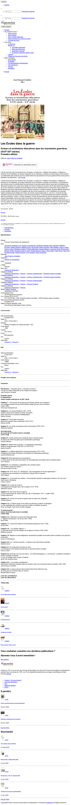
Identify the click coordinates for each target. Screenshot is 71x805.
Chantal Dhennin (15, 247)
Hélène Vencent (20, 252)
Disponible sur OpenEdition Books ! (25, 165)
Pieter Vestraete (41, 252)
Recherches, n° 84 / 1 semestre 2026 (10, 775)
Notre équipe (12, 35)
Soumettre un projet (18, 51)
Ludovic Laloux (64, 247)
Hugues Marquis (44, 249)
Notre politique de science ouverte (19, 39)
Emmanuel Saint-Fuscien (22, 251)
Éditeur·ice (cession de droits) (18, 56)
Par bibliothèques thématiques (18, 63)
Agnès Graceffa (44, 247)
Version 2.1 (8, 342)
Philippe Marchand (32, 249)
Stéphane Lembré (20, 249)
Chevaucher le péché (6, 632)
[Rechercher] (1, 8)
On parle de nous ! (14, 40)
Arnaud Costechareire (29, 245)
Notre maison (12, 33)
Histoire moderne (32, 284)
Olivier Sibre (50, 251)
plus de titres (5, 728)
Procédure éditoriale (18, 47)
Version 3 (15, 342)
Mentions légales (10, 685)
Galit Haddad (54, 247)
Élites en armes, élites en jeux (8, 644)
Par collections (13, 65)
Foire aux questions (10, 682)
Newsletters (5, 659)
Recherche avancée (28, 11)
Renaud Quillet (9, 251)
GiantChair (49, 803)
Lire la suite (21, 177)
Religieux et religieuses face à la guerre (11, 719)
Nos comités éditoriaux (15, 37)
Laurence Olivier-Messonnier (59, 249)
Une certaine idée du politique (8, 594)
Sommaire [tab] (7, 231)
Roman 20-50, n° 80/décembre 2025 (9, 759)
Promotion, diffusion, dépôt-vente (23, 53)
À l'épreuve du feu (5, 619)
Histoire (22, 274)
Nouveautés (12, 60)
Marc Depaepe (54, 245)
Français (3, 1)
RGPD (6, 687)
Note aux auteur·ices (18, 49)
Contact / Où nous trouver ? (13, 680)
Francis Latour (8, 249)
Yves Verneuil (30, 252)
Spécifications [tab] (9, 228)
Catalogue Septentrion (11, 274)
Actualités (11, 68)
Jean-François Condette (14, 158)
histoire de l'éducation (11, 270)
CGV (5, 684)
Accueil (6, 30)
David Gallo (35, 247)
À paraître (11, 61)
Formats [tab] (7, 229)
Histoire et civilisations (11, 259)
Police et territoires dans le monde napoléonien (13, 703)
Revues (10, 67)
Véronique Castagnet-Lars (12, 245)
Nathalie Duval (26, 247)
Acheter (3, 212)
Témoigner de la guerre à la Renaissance (11, 791)
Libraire (10, 54)
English (6, 5)
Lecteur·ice (11, 44)
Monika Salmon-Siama (38, 251)
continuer (8, 674)
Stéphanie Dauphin (43, 245)
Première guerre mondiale (52, 277)
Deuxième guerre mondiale (52, 274)
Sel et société (4, 607)
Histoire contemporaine (34, 274)
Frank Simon (59, 251)
